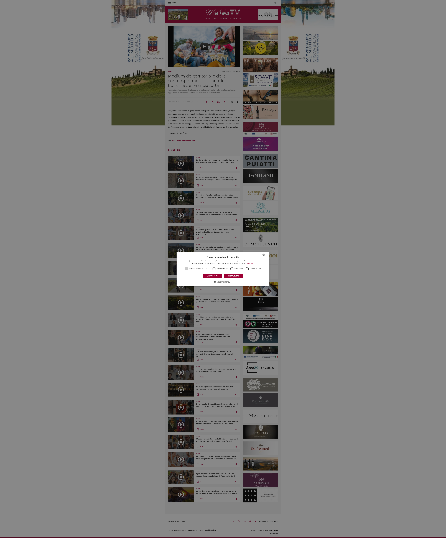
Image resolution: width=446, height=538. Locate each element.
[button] (223, 282)
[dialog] (223, 269)
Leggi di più (250, 263)
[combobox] (263, 254)
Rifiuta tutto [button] (233, 276)
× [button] (267, 254)
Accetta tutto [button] (212, 276)
